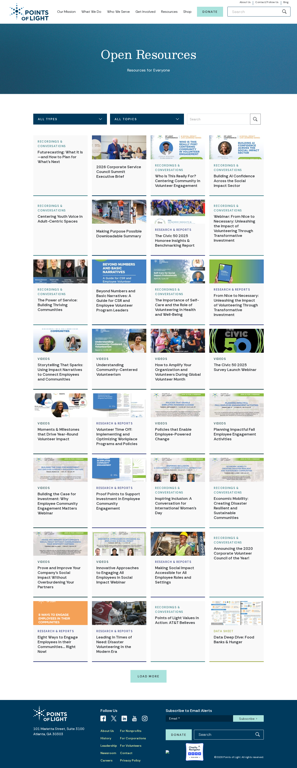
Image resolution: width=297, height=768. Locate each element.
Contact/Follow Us (267, 2)
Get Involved (145, 11)
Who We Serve (118, 11)
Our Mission (66, 11)
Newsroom (108, 753)
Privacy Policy (130, 760)
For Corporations (133, 738)
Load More (148, 676)
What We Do (91, 11)
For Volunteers (130, 746)
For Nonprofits (130, 731)
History (105, 738)
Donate (210, 12)
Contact (126, 753)
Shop (187, 11)
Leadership (108, 746)
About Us (245, 2)
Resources (169, 11)
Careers (106, 760)
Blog (285, 2)
